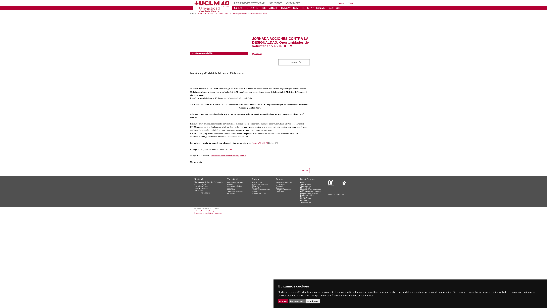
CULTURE (322, 8)
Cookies (207, 217)
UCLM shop (304, 207)
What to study (257, 185)
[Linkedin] (306, 62)
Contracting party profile (310, 200)
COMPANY (286, 3)
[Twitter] (300, 62)
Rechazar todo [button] (297, 301)
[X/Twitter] (333, 200)
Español (339, 3)
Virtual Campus (306, 187)
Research (279, 189)
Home (192, 13)
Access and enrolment (261, 187)
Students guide (306, 209)
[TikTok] (329, 200)
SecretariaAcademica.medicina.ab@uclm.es (233, 159)
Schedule (255, 194)
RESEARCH (265, 8)
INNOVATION (283, 8)
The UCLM (232, 182)
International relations (236, 185)
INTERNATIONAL (304, 8)
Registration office (307, 202)
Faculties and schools (284, 185)
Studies (255, 182)
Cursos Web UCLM (267, 146)
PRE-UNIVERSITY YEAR (247, 3)
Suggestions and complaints (306, 194)
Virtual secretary (307, 189)
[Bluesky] (339, 200)
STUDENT (270, 3)
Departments (281, 187)
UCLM (237, 8)
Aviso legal (198, 217)
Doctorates (280, 191)
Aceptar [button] (283, 301)
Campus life (256, 191)
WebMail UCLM (306, 205)
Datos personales (218, 217)
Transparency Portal (235, 194)
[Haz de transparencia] (331, 186)
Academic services (259, 196)
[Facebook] (303, 62)
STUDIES (250, 8)
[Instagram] (325, 200)
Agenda (230, 191)
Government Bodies (235, 189)
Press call (231, 193)
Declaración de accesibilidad (205, 220)
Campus (230, 187)
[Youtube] (345, 200)
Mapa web (222, 220)
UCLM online (257, 189)
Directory (304, 203)
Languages (280, 194)
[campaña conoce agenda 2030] (219, 29)
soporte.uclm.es (204, 195)
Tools (350, 3)
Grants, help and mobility (262, 193)
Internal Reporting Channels (307, 197)
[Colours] (344, 186)
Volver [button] (304, 173)
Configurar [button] (312, 301)
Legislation (231, 196)
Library (303, 185)
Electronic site (306, 191)
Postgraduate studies (284, 193)
